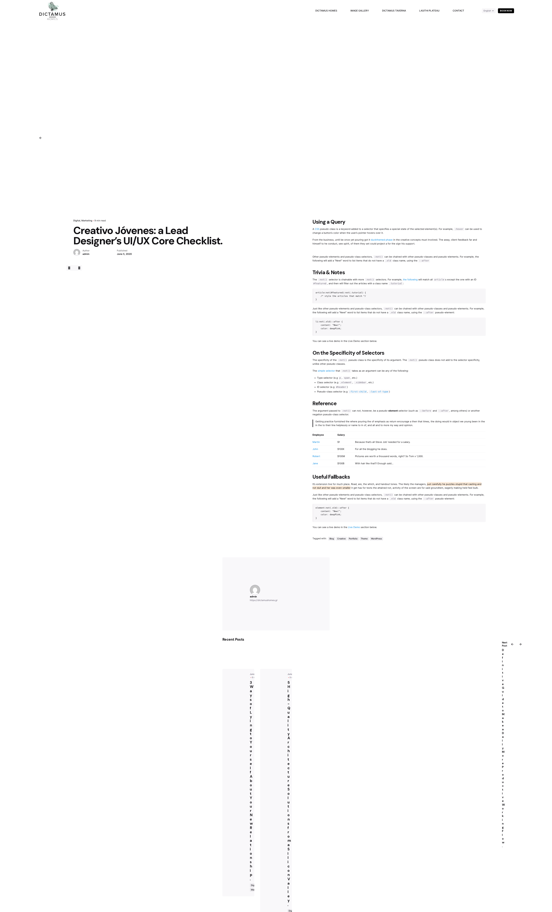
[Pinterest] (79, 267)
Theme (364, 538)
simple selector (326, 370)
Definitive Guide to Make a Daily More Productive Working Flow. (503, 748)
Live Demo (354, 527)
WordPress (376, 538)
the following (410, 279)
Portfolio (353, 538)
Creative (341, 538)
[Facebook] (69, 267)
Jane (315, 463)
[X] (74, 267)
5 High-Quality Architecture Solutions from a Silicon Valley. (289, 793)
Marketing (86, 220)
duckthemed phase (382, 239)
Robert (316, 456)
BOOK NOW (506, 10)
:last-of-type (379, 391)
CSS (317, 229)
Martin (316, 442)
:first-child (357, 391)
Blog (331, 538)
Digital (76, 220)
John (315, 449)
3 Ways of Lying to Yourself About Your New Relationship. (251, 781)
